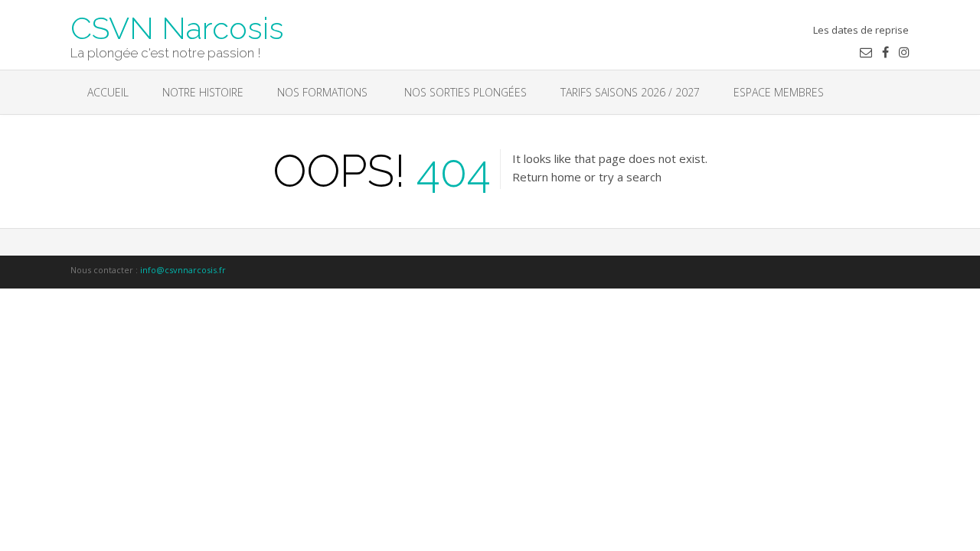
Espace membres (778, 92)
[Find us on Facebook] (885, 52)
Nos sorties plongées (464, 92)
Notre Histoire (202, 92)
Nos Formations (322, 92)
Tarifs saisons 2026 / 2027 (630, 92)
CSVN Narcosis (177, 27)
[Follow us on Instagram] (904, 52)
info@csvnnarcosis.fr (183, 270)
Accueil (108, 92)
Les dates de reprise (861, 30)
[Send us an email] (866, 52)
